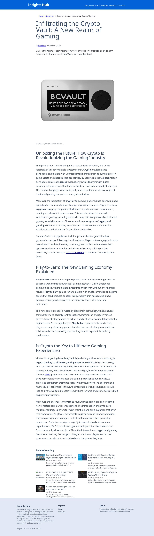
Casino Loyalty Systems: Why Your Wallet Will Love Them (102, 473)
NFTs (47, 374)
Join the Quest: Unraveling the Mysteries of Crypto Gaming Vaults (61, 456)
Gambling (49, 16)
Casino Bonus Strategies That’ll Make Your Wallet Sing (59, 473)
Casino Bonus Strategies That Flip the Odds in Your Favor (60, 488)
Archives (61, 512)
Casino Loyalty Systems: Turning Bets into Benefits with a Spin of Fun (102, 458)
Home (41, 16)
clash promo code (75, 252)
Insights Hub (38, 4)
